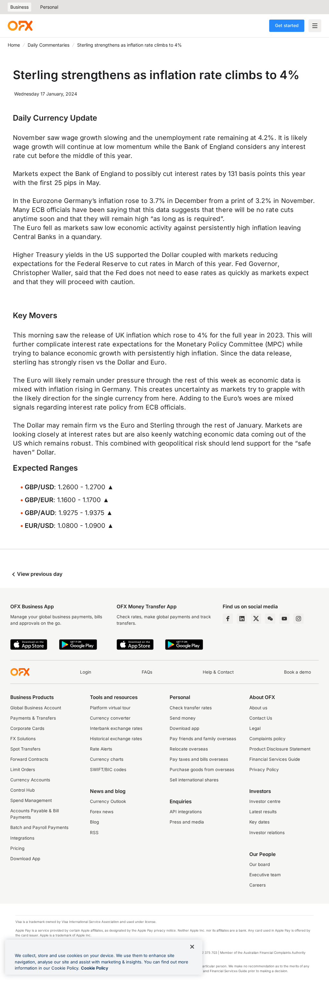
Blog (94, 821)
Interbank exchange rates (116, 728)
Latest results (263, 811)
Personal (49, 7)
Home (14, 45)
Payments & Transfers (33, 718)
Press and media (187, 821)
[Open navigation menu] (314, 25)
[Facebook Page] (228, 618)
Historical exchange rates (116, 738)
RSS (94, 832)
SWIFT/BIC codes (108, 769)
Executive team (265, 874)
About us (258, 707)
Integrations (22, 838)
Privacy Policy (264, 769)
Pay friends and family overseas (203, 738)
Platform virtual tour (110, 707)
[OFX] (20, 26)
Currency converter (110, 718)
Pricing (17, 848)
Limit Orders (22, 769)
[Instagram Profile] (298, 618)
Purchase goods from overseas (202, 769)
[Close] (192, 947)
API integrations (186, 811)
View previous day (39, 574)
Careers (257, 885)
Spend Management (31, 800)
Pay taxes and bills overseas (199, 759)
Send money (183, 718)
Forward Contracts (29, 759)
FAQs (147, 672)
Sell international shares (194, 779)
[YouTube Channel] (284, 618)
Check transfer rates (191, 707)
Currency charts (106, 759)
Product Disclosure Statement (279, 748)
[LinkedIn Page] (242, 618)
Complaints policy (267, 738)
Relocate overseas (189, 748)
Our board (259, 864)
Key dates (259, 821)
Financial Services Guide (274, 759)
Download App (25, 858)
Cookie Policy (94, 968)
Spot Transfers (25, 748)
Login (85, 672)
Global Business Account (35, 707)
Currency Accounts (30, 779)
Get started (286, 25)
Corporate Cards (27, 728)
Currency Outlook (108, 801)
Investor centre (264, 801)
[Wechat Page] (270, 618)
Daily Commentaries (48, 45)
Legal (255, 728)
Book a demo (297, 672)
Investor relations (267, 832)
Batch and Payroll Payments (39, 827)
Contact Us (260, 718)
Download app (184, 728)
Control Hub (22, 790)
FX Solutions (23, 738)
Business (19, 7)
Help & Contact (218, 672)
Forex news (101, 811)
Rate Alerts (101, 748)
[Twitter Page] (256, 618)
